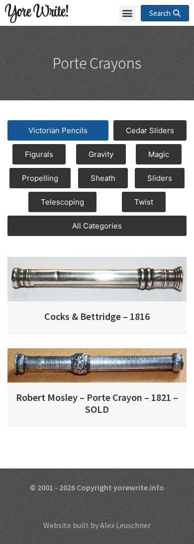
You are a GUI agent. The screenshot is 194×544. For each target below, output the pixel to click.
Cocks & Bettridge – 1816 (97, 316)
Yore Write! (36, 12)
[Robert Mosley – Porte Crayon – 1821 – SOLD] (97, 364)
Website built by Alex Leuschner (97, 525)
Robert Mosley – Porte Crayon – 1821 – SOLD (97, 403)
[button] (127, 13)
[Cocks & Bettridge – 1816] (97, 278)
